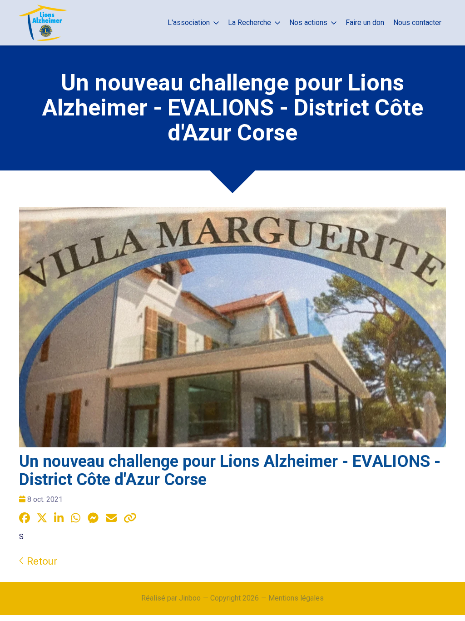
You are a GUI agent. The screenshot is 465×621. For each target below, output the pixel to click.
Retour (40, 561)
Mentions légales (296, 598)
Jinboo (190, 598)
